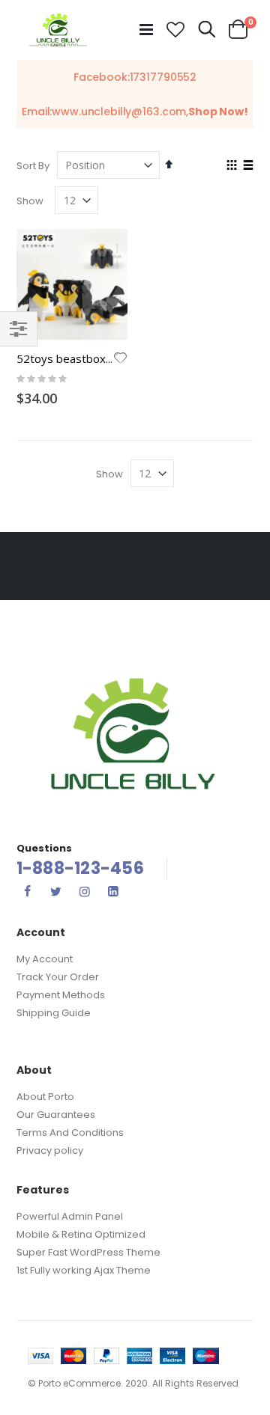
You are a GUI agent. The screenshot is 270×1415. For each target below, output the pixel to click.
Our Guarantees (55, 1114)
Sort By (33, 166)
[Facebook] (27, 891)
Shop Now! (218, 111)
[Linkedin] (113, 891)
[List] (248, 166)
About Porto (45, 1096)
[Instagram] (85, 891)
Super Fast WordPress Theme (88, 1252)
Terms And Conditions (70, 1132)
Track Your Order (57, 977)
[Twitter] (56, 891)
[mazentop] (58, 30)
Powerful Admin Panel (69, 1216)
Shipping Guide (53, 1013)
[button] (175, 30)
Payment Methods (60, 995)
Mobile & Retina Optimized (81, 1234)
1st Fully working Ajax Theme (83, 1270)
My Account (44, 959)
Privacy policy (49, 1150)
